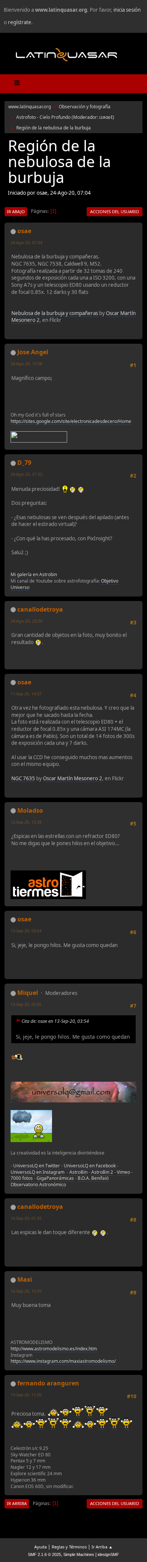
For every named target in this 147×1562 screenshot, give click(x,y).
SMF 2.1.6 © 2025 (44, 1554)
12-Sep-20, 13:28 (26, 822)
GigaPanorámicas (55, 1178)
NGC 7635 (23, 778)
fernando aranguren (48, 1383)
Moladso (30, 810)
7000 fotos (22, 1178)
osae (24, 231)
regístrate (19, 22)
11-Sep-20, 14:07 (26, 693)
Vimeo (123, 1172)
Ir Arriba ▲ (102, 1547)
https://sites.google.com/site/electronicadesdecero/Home (71, 421)
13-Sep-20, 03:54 (26, 930)
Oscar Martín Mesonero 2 (72, 778)
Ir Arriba (17, 1503)
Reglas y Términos (69, 1547)
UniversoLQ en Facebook (90, 1165)
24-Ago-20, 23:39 (26, 621)
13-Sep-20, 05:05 (26, 1004)
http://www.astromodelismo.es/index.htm (54, 1348)
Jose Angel (32, 352)
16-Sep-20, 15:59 (26, 1291)
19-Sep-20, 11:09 (26, 1394)
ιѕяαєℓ (106, 117)
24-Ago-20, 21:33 (26, 474)
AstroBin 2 (102, 1172)
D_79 (24, 462)
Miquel (27, 993)
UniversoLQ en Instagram (37, 1172)
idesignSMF (108, 1554)
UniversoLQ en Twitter (36, 1165)
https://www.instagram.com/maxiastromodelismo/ (63, 1361)
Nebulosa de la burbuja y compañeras (54, 313)
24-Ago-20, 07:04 (26, 242)
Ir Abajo (16, 211)
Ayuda (40, 1547)
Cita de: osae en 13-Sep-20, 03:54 (55, 1021)
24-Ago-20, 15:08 (26, 363)
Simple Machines (78, 1554)
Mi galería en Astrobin (34, 574)
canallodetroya (40, 609)
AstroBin (78, 1172)
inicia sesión (127, 9)
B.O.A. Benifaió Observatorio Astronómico (60, 1181)
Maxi (24, 1279)
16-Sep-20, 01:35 (26, 1218)
